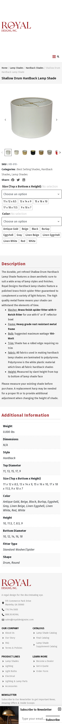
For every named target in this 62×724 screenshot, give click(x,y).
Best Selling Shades (28, 169)
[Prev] (2, 152)
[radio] (9, 201)
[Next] (60, 152)
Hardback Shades (34, 68)
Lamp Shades (16, 68)
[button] (13, 179)
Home (4, 68)
